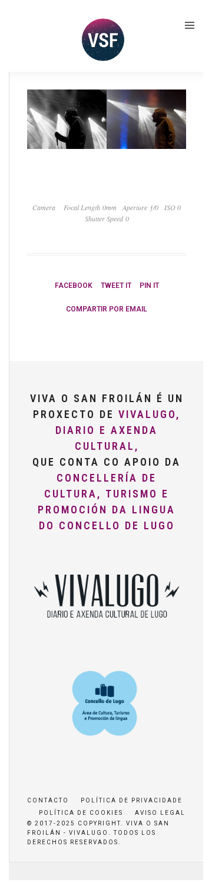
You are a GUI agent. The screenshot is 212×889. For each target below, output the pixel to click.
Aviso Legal (160, 813)
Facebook (73, 285)
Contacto (48, 800)
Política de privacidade (132, 800)
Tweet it (116, 285)
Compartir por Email (106, 309)
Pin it (149, 285)
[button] (25, 37)
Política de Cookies (81, 813)
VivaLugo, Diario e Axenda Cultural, (117, 430)
